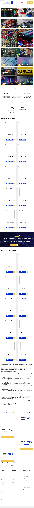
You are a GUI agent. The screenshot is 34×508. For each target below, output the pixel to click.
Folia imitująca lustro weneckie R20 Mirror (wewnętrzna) (10, 197)
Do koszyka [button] (10, 139)
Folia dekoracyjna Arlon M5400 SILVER (23, 219)
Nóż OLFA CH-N (23, 131)
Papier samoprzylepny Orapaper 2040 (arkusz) (24, 285)
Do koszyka (10, 205)
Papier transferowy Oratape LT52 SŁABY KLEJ (10, 219)
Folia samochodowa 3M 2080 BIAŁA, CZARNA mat (10, 307)
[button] (17, 6)
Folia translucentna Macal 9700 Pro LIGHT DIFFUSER (23, 264)
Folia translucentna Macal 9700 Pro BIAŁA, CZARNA (10, 285)
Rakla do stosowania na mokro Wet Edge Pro (23, 351)
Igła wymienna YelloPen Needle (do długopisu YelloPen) (23, 153)
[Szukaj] (12, 2)
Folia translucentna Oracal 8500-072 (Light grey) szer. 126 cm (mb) (23, 308)
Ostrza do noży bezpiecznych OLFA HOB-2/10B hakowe (24, 175)
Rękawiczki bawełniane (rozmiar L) (10, 131)
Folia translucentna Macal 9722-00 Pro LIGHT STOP (10, 264)
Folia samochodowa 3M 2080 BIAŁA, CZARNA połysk (10, 329)
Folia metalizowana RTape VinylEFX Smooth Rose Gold (10, 351)
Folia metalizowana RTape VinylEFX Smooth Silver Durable (23, 330)
